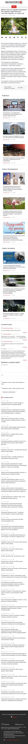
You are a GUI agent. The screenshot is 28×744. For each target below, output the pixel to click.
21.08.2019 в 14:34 (17, 328)
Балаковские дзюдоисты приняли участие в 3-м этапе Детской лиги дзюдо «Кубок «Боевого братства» (13, 442)
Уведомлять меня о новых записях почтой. (13, 388)
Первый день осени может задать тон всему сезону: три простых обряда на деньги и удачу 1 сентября (13, 420)
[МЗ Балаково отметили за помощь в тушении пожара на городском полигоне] (13, 613)
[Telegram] (14, 37)
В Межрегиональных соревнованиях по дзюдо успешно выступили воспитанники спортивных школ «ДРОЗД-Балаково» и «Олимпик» (13, 411)
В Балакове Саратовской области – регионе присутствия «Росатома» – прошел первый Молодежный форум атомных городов (12, 188)
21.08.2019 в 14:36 (15, 334)
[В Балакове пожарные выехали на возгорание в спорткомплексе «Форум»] (13, 636)
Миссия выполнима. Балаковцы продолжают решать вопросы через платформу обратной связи (13, 646)
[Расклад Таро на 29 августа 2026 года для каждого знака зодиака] (13, 667)
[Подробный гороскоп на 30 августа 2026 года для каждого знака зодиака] (13, 566)
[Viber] (22, 37)
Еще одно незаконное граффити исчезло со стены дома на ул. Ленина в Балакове (13, 136)
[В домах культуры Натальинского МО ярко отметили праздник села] (8, 517)
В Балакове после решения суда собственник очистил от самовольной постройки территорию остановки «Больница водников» (13, 662)
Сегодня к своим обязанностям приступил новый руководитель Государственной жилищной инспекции (14, 685)
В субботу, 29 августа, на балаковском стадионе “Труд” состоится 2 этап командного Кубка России (13, 592)
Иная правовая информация (12, 740)
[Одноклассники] (10, 37)
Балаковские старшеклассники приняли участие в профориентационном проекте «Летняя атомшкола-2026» (14, 608)
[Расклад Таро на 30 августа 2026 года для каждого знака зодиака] (13, 559)
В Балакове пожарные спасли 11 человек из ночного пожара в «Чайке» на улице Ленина (13, 315)
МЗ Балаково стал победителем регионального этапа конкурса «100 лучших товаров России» (12, 114)
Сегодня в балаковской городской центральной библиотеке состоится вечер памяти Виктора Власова (14, 267)
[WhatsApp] (26, 37)
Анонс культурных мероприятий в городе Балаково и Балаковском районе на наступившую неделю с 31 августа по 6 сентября (14, 465)
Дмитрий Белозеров (7, 341)
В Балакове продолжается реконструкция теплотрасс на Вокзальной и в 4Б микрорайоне (14, 159)
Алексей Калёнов (7, 334)
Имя (2, 375)
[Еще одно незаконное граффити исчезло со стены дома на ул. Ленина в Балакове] (14, 128)
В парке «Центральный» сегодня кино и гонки (12, 556)
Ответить (25, 332)
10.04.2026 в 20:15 (10, 348)
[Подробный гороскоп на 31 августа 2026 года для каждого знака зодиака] (13, 540)
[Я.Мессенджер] (2, 37)
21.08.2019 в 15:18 (16, 341)
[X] (18, 37)
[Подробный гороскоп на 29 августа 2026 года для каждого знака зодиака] (13, 674)
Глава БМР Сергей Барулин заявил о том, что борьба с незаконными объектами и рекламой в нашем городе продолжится (13, 481)
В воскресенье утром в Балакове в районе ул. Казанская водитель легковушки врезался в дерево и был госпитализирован (14, 291)
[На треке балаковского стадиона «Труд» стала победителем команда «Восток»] (8, 494)
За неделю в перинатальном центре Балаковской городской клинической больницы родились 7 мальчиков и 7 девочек (12, 213)
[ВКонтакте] (6, 37)
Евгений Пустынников (8, 328)
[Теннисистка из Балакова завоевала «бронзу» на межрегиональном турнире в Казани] (8, 470)
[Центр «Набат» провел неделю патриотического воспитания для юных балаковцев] (8, 425)
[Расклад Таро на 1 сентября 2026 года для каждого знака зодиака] (8, 432)
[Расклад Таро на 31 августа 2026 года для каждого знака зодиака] (13, 547)
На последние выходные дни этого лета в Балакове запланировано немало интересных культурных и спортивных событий (12, 584)
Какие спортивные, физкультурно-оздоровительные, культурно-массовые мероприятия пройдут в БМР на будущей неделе (13, 631)
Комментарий (4, 364)
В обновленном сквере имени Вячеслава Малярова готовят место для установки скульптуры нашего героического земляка (12, 505)
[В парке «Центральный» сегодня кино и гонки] (13, 554)
